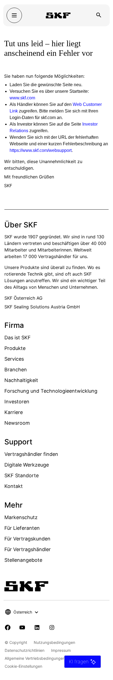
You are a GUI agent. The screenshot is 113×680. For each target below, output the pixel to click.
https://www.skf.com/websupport (41, 150)
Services (14, 359)
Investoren (16, 401)
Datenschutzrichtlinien (24, 650)
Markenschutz (21, 517)
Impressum (61, 650)
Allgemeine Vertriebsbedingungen (35, 658)
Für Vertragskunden (27, 539)
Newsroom (17, 423)
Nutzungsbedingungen (54, 642)
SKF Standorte (21, 475)
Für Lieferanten (22, 528)
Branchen (15, 369)
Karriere (13, 412)
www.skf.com (22, 98)
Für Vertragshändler (27, 549)
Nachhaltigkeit (21, 380)
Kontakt (13, 486)
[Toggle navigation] (14, 15)
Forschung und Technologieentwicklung (50, 391)
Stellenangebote (23, 560)
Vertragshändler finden (31, 454)
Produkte (15, 348)
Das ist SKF (17, 337)
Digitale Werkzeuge (26, 465)
